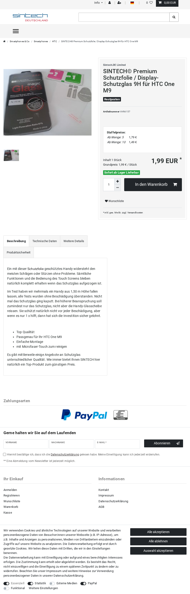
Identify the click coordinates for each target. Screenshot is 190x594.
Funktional (18, 588)
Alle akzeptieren (158, 532)
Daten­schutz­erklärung (68, 575)
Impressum (106, 495)
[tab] (16, 241)
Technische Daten (44, 241)
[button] (97, 2)
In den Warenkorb (151, 184)
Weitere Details (73, 241)
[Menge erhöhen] (117, 181)
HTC (54, 41)
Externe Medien (67, 583)
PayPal (92, 583)
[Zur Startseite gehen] (4, 41)
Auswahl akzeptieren (158, 551)
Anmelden (10, 490)
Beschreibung (16, 241)
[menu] (16, 31)
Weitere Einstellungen (43, 588)
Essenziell (17, 583)
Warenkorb (10, 507)
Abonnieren (162, 443)
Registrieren (11, 495)
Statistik (40, 583)
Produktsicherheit (18, 252)
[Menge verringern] (117, 188)
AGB (101, 507)
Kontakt (103, 490)
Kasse (7, 512)
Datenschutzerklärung (113, 501)
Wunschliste (116, 201)
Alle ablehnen (158, 541)
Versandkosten (135, 212)
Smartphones (41, 41)
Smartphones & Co (19, 41)
